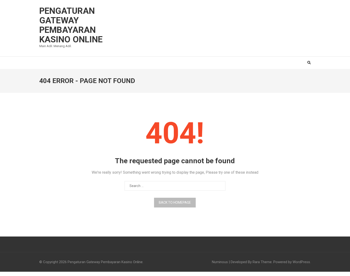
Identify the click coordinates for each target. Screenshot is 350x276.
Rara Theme (262, 262)
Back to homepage (175, 202)
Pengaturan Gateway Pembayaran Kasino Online (71, 25)
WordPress (301, 262)
